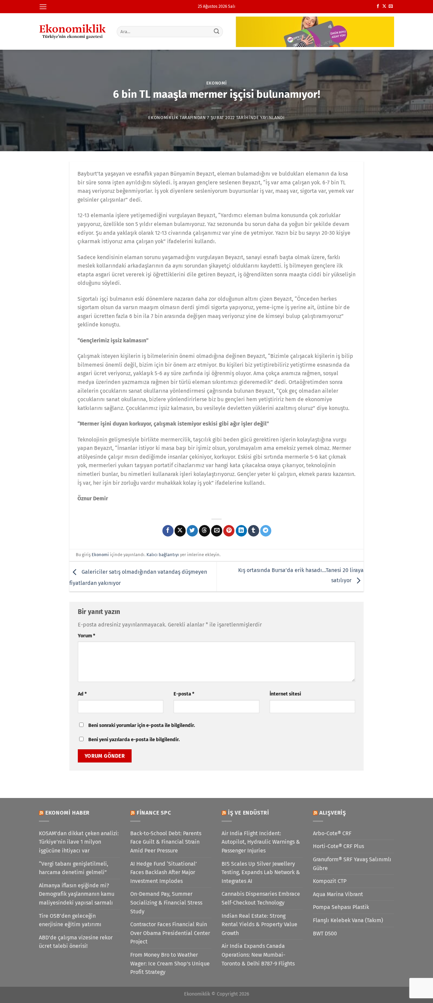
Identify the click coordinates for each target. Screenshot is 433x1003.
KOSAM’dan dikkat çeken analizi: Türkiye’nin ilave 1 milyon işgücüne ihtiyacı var (79, 842)
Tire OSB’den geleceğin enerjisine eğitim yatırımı (70, 920)
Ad (82, 694)
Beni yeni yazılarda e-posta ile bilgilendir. (134, 740)
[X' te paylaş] (180, 531)
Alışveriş (332, 813)
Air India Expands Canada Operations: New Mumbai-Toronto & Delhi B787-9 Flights (258, 954)
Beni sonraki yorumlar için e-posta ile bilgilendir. (141, 725)
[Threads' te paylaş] (204, 531)
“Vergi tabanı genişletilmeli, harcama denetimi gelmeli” (73, 868)
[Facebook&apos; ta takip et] (378, 6)
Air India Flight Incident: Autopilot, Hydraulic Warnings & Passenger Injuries (261, 842)
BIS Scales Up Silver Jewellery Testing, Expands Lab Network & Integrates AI (261, 872)
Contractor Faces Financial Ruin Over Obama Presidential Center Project (170, 933)
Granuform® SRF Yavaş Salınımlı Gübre (352, 863)
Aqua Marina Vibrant (338, 894)
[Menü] (43, 6)
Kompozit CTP (329, 881)
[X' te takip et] (384, 6)
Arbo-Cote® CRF (332, 833)
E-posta (184, 694)
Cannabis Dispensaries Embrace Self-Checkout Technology (261, 898)
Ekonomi (216, 83)
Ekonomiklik (163, 117)
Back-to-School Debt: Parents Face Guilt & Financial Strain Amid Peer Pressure (165, 842)
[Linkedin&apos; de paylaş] (241, 531)
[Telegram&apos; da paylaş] (265, 531)
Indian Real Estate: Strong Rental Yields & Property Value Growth (259, 924)
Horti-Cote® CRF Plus (338, 846)
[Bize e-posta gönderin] (391, 6)
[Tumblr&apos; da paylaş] (253, 531)
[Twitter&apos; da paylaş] (192, 531)
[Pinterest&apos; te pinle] (228, 531)
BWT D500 (325, 933)
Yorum (86, 636)
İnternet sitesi (285, 694)
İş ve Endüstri (248, 813)
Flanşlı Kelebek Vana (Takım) (348, 920)
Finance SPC (154, 813)
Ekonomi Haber (67, 813)
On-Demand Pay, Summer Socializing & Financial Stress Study (166, 902)
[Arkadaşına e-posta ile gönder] (216, 531)
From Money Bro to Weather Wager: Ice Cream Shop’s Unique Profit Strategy (170, 963)
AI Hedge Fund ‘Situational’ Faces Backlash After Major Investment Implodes (163, 872)
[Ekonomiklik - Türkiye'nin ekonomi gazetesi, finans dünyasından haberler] (73, 31)
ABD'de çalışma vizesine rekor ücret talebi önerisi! (76, 942)
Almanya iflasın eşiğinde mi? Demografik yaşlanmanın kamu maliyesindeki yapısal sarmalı (76, 894)
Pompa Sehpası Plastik (341, 907)
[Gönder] (217, 31)
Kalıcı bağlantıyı (162, 554)
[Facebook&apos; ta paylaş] (168, 531)
